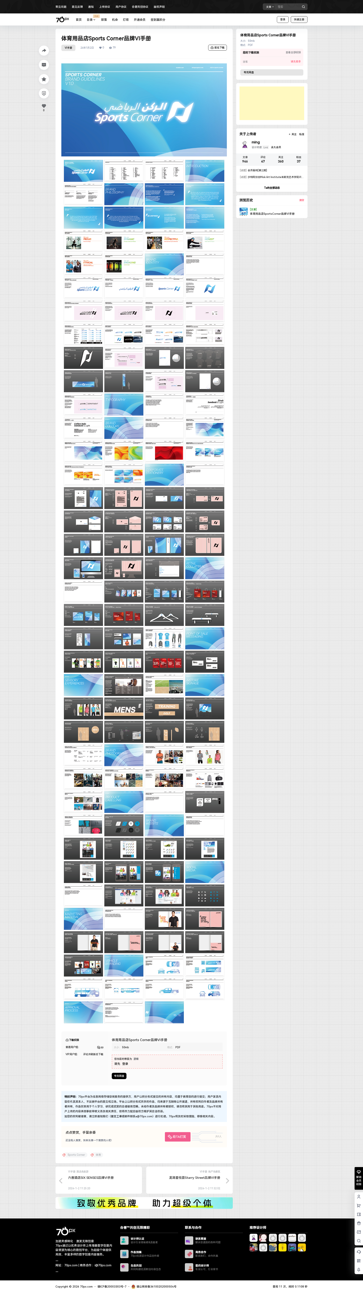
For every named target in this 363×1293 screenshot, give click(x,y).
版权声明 (159, 6)
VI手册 (68, 47)
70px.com (86, 1286)
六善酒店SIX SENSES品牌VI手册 (91, 1178)
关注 (294, 134)
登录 (282, 19)
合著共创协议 (140, 6)
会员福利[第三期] (253, 170)
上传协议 (104, 6)
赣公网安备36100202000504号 (156, 1286)
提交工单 (116, 1116)
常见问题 (60, 6)
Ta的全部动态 (272, 187)
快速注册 (299, 19)
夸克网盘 (119, 1075)
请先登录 (296, 61)
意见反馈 (77, 6)
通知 (91, 6)
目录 (92, 18)
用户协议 (121, 6)
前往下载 (219, 47)
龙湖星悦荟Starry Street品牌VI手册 (194, 1178)
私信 (301, 134)
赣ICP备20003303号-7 (111, 1286)
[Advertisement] (271, 103)
